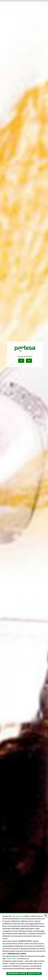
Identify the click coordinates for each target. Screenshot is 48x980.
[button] (45, 916)
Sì (21, 361)
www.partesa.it (18, 916)
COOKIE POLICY (12, 959)
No (29, 361)
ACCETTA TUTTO (34, 973)
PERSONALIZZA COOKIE (16, 973)
